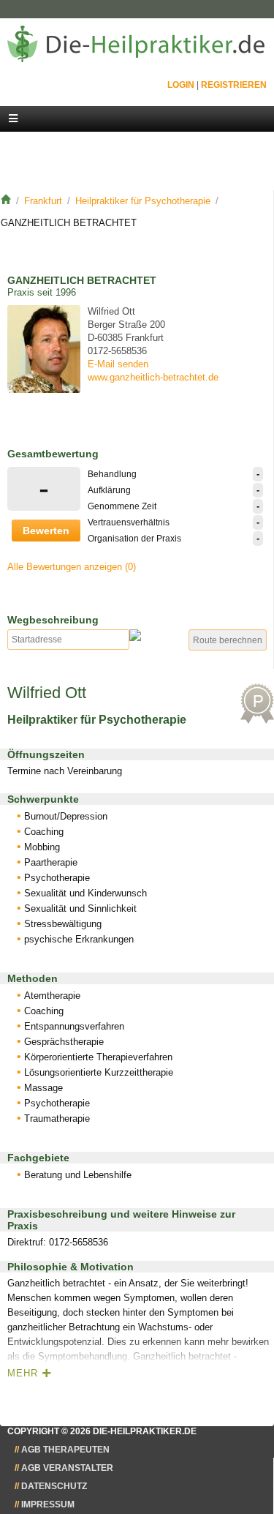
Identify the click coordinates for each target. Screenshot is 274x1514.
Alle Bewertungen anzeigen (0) (71, 566)
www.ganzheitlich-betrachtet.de (153, 377)
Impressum (48, 1504)
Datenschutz (54, 1486)
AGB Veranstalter (67, 1468)
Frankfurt (43, 200)
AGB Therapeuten (65, 1449)
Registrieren (234, 85)
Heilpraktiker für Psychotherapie (142, 200)
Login (180, 85)
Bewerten (46, 530)
